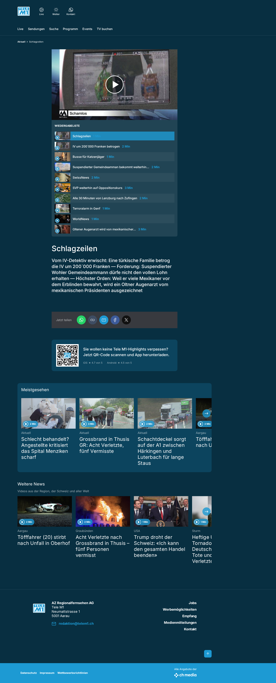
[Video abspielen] (114, 84)
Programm (70, 29)
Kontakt (190, 629)
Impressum (47, 672)
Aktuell (21, 41)
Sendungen (36, 29)
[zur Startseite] (24, 11)
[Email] (103, 319)
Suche (53, 29)
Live (20, 29)
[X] (126, 319)
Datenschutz (28, 672)
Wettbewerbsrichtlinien (72, 672)
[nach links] (22, 413)
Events (87, 29)
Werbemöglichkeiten (180, 609)
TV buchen (105, 29)
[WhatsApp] (81, 319)
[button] (92, 319)
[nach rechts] (206, 413)
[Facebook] (115, 319)
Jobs (193, 603)
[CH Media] (185, 674)
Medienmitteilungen (180, 623)
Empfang (189, 616)
